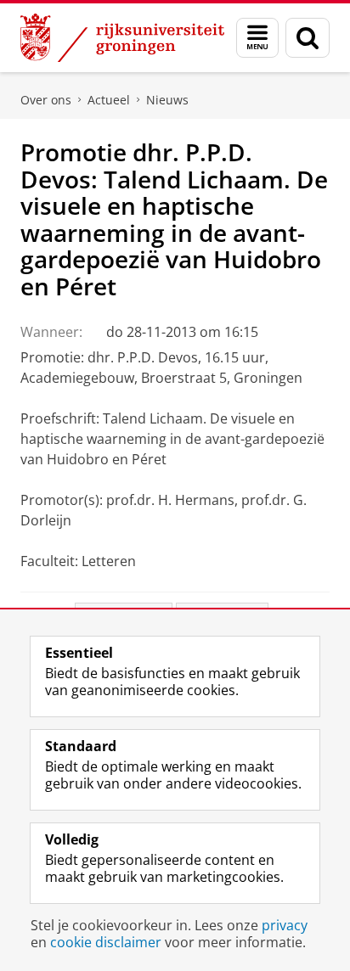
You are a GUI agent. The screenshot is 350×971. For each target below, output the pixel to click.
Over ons (45, 100)
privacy (285, 925)
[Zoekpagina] (307, 37)
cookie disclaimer (105, 942)
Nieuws (167, 100)
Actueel (109, 100)
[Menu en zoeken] (257, 37)
